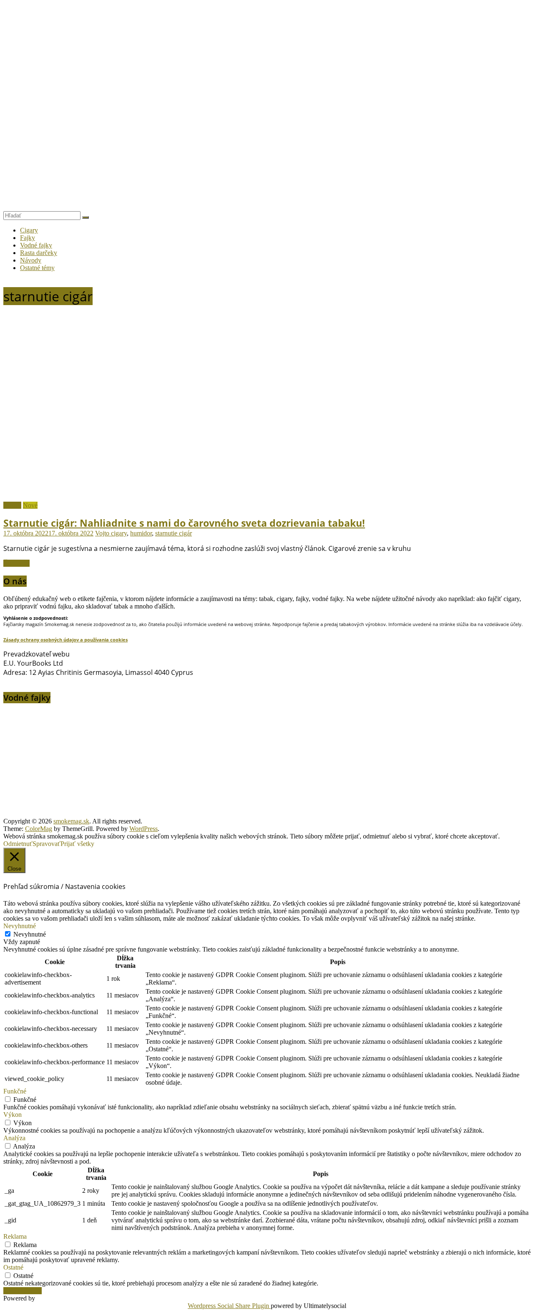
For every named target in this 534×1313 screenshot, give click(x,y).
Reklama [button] (15, 1236)
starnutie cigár (173, 533)
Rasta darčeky (38, 252)
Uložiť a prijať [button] (22, 1290)
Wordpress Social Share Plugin (229, 1305)
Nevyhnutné (29, 934)
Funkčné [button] (14, 1091)
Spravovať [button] (46, 843)
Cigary (29, 230)
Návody (30, 260)
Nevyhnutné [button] (19, 925)
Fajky (27, 237)
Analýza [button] (14, 1137)
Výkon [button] (12, 1114)
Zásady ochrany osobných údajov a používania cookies (65, 639)
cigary (119, 533)
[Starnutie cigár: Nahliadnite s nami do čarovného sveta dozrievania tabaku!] (170, 497)
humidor (141, 533)
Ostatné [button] (13, 1267)
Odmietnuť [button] (18, 843)
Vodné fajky (36, 245)
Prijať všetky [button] (77, 843)
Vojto (103, 533)
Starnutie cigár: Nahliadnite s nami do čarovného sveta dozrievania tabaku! (184, 523)
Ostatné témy (37, 267)
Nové (30, 505)
